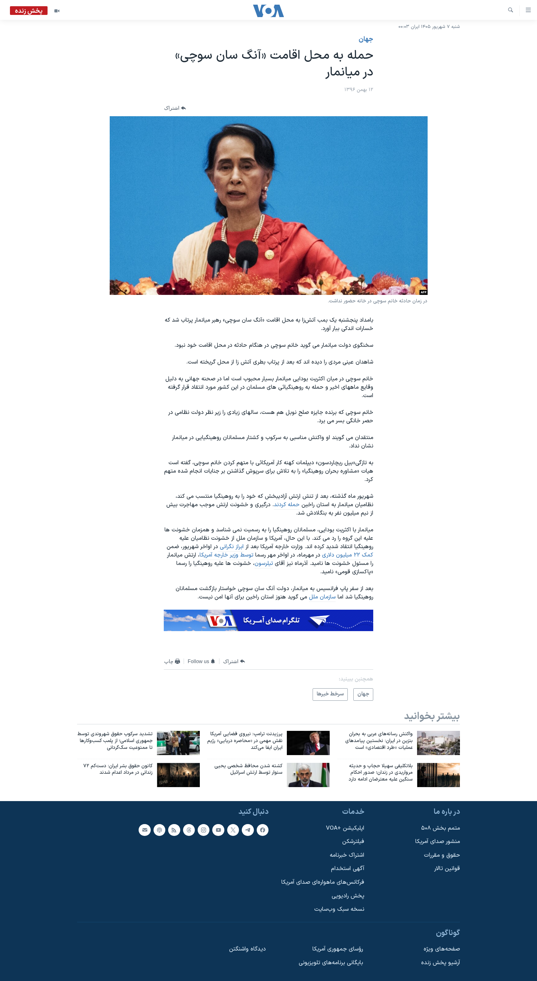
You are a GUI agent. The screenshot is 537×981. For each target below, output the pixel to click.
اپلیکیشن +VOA (345, 828)
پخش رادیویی (348, 896)
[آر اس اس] (174, 830)
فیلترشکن (353, 841)
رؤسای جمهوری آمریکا (337, 949)
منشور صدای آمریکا (437, 841)
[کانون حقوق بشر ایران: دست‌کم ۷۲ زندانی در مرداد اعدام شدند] (178, 775)
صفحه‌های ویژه (442, 949)
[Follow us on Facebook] (262, 830)
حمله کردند (287, 505)
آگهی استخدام (347, 869)
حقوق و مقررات (442, 855)
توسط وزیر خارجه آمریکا (226, 555)
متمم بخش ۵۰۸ (440, 828)
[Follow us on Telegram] (248, 830)
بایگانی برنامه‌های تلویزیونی (331, 963)
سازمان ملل (322, 597)
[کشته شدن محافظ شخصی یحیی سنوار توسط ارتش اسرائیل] (308, 775)
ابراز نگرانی (231, 547)
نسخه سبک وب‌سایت (339, 909)
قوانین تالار (447, 869)
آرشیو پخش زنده (440, 963)
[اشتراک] (144, 830)
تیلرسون (264, 563)
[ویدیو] (57, 11)
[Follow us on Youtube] (218, 830)
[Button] (175, 108)
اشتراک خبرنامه (347, 855)
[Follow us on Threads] (189, 830)
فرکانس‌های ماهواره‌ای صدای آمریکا (322, 882)
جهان (366, 39)
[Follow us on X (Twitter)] (233, 830)
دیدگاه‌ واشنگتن (247, 949)
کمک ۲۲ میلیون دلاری (347, 555)
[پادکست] (159, 830)
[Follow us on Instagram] (203, 830)
